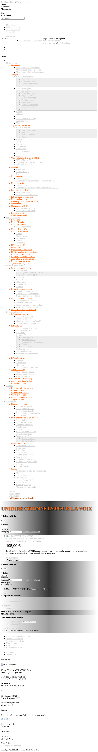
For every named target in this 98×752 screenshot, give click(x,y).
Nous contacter (12, 643)
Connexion (10, 32)
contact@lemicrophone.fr (11, 745)
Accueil (12, 491)
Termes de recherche (14, 638)
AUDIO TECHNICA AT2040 (23, 541)
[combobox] (13, 18)
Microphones (14, 493)
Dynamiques (14, 496)
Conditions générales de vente (18, 636)
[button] (16, 538)
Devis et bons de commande (30, 40)
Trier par (4, 532)
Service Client (11, 654)
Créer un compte (13, 29)
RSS (8, 645)
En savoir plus (12, 558)
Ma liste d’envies (13, 27)
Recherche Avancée (14, 648)
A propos (10, 652)
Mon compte (11, 25)
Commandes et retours (15, 641)
